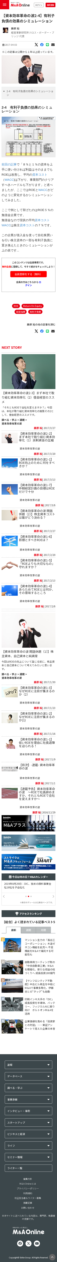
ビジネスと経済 (16, 1134)
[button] (26, 896)
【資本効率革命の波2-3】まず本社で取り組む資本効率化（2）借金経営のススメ (28, 397)
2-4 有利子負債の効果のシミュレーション (29, 93)
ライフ (11, 1146)
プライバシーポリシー (28, 1188)
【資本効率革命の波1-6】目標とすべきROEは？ (36, 538)
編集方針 (27, 1178)
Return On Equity (32, 305)
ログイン (38, 5)
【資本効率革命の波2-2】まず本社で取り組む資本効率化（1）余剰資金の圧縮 (37, 436)
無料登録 (50, 5)
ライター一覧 (14, 1168)
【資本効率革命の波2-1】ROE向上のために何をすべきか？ (37, 462)
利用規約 (27, 1193)
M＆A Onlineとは (27, 1183)
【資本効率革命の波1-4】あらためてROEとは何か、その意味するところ (37, 589)
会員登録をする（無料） (28, 274)
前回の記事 (9, 164)
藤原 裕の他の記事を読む (41, 324)
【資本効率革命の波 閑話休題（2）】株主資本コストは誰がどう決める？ (37, 514)
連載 (22, 420)
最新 (13, 930)
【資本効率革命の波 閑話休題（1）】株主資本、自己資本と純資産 (28, 653)
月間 (43, 930)
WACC (9, 179)
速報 (9, 1065)
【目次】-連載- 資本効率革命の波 (37, 766)
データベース (14, 1076)
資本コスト (39, 174)
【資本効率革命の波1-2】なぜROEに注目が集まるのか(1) (37, 716)
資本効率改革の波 (12, 423)
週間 (28, 930)
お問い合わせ (27, 1207)
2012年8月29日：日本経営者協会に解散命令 (28, 885)
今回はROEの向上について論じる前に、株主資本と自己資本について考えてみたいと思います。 (28, 665)
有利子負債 (35, 311)
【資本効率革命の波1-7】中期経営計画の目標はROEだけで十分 (37, 488)
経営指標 (20, 311)
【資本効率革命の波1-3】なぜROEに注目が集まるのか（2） (37, 691)
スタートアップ (16, 1122)
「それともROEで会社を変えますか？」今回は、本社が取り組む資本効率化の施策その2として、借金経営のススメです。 (28, 411)
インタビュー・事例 (18, 1111)
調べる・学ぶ (9, 420)
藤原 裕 (15, 28)
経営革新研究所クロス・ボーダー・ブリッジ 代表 (32, 34)
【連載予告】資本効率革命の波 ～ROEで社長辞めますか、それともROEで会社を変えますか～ (37, 794)
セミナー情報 (14, 1157)
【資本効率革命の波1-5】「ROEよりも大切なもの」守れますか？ (37, 563)
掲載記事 (27, 1202)
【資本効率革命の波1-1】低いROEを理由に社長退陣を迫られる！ (37, 742)
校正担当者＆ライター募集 (28, 1198)
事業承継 (12, 1099)
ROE (16, 305)
